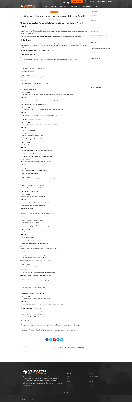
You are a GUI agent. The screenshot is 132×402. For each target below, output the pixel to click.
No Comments (100, 37)
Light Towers (93, 20)
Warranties (91, 386)
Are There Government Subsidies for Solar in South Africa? (101, 42)
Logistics (91, 381)
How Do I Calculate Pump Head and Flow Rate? (33, 314)
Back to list (54, 347)
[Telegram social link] (61, 339)
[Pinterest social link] (54, 339)
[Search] (110, 6)
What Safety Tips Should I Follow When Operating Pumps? (35, 316)
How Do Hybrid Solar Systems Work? (99, 35)
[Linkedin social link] (58, 339)
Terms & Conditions (62, 392)
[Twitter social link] (50, 339)
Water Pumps (54, 12)
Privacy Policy (71, 392)
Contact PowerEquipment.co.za (29, 330)
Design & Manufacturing (94, 376)
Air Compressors (94, 15)
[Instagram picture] (94, 64)
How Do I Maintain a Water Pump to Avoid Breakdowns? (35, 312)
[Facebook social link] (86, 1)
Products (69, 373)
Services (91, 373)
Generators (93, 17)
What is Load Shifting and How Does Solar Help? (100, 49)
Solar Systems (94, 23)
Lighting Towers (70, 386)
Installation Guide (93, 384)
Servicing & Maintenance (95, 379)
